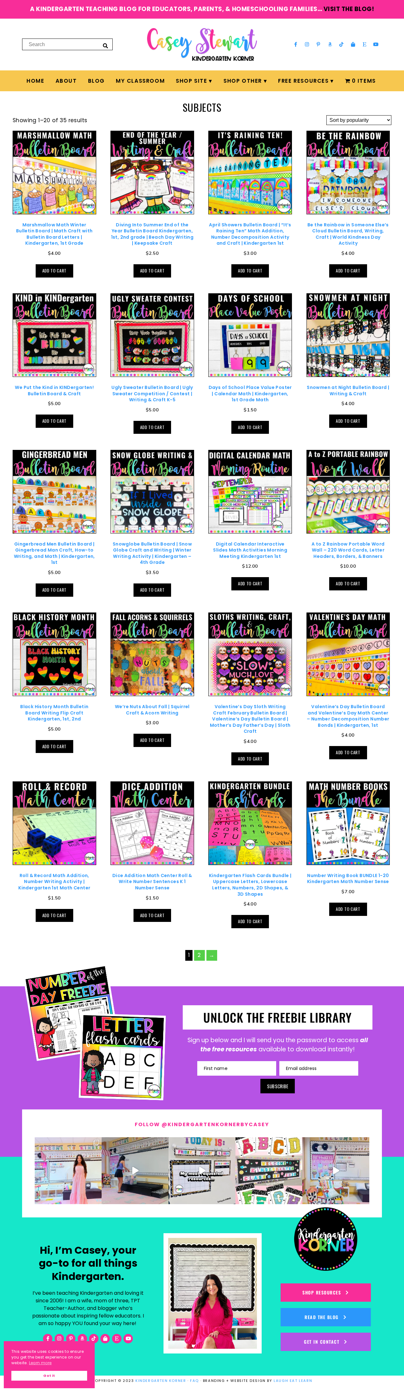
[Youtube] (376, 44)
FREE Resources (303, 81)
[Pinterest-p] (318, 44)
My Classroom (140, 81)
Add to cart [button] (54, 270)
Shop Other (242, 81)
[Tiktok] (341, 44)
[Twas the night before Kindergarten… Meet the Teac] (68, 1170)
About (66, 81)
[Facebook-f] (295, 44)
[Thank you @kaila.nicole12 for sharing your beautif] (268, 1170)
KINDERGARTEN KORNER (160, 1380)
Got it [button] (49, 1375)
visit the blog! (349, 9)
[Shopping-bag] (353, 44)
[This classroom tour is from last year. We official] (335, 1170)
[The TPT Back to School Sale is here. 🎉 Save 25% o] (202, 1170)
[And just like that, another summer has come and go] (135, 1170)
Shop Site (191, 81)
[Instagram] (307, 44)
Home (35, 81)
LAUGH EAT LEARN (293, 1380)
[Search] (105, 45)
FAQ (194, 1380)
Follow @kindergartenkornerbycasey (202, 1124)
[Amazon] (330, 44)
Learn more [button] (40, 1362)
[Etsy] (364, 44)
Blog (96, 81)
